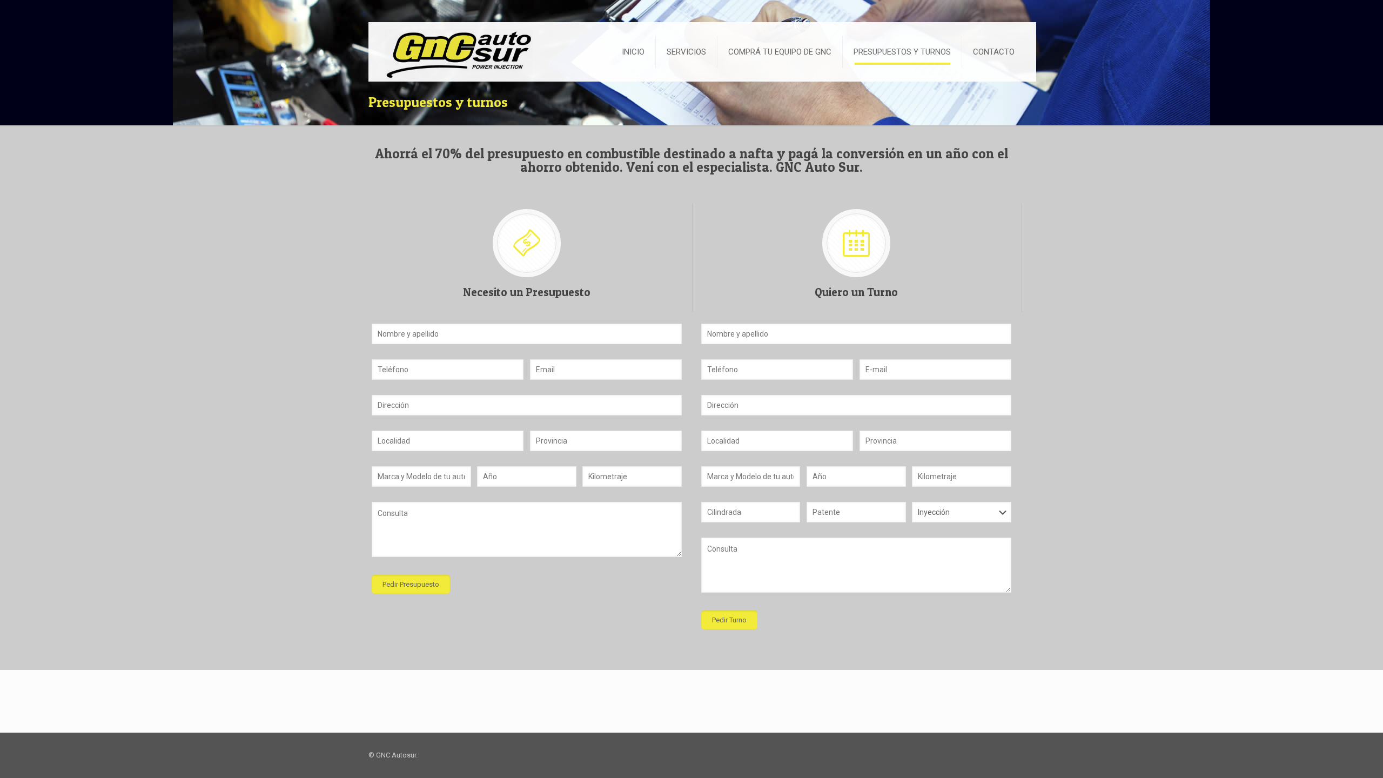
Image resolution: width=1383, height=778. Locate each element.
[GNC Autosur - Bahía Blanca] (456, 51)
